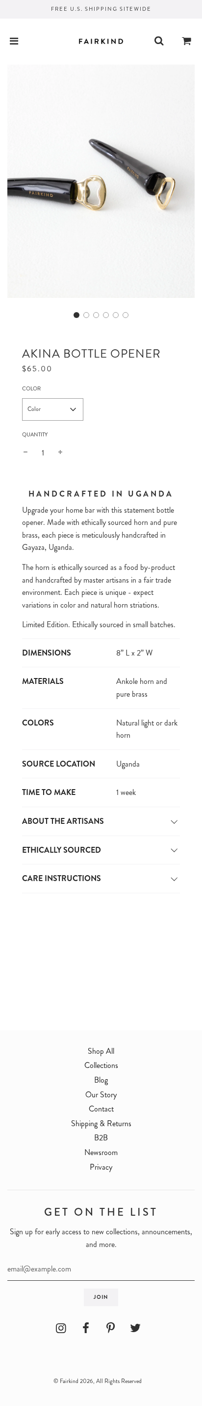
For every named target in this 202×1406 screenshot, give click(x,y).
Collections (101, 1065)
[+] (60, 453)
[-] (25, 453)
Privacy (101, 1167)
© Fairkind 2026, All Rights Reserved (97, 1381)
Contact (101, 1108)
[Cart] (187, 41)
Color (31, 388)
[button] (76, 315)
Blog (101, 1080)
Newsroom (101, 1152)
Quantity (35, 434)
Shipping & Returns (101, 1123)
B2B (101, 1137)
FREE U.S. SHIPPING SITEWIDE (101, 9)
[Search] (159, 41)
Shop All (101, 1051)
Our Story (101, 1094)
